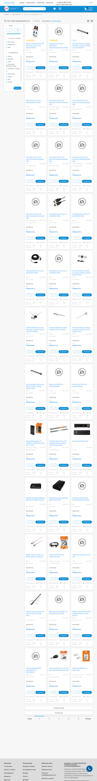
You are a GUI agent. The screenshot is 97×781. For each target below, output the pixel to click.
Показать (17, 88)
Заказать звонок (47, 766)
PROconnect (11, 74)
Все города (11, 42)
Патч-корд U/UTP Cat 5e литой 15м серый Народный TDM (58, 159)
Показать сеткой (88, 21)
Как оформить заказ (29, 769)
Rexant (10, 56)
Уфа (9, 47)
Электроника (16, 14)
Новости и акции (9, 769)
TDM (9, 61)
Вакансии (7, 780)
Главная (21, 3)
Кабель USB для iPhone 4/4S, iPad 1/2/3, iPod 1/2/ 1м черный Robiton (35, 45)
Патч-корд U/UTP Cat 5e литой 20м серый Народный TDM (58, 102)
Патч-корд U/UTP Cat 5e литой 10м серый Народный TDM (35, 216)
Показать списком (92, 21)
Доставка (26, 780)
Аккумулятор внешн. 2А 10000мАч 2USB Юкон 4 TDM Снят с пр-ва (35, 443)
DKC (9, 79)
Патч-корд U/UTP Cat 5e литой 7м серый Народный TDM (81, 102)
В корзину (40, 68)
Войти (91, 2)
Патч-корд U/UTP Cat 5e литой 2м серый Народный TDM (35, 159)
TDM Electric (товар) (13, 68)
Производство (8, 773)
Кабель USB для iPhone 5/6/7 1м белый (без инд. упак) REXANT (81, 613)
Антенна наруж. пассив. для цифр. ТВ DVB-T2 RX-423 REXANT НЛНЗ (35, 386)
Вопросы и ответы (48, 778)
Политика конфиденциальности (49, 774)
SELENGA (10, 59)
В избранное (41, 72)
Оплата (25, 776)
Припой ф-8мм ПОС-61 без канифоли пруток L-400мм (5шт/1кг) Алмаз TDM (57, 443)
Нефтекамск (11, 44)
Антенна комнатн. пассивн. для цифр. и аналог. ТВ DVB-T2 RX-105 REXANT (35, 329)
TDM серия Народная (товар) (11, 65)
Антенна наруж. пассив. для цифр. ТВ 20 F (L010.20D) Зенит (35, 613)
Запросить (30, 61)
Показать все (59, 713)
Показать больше (59, 708)
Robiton (10, 76)
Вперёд (88, 719)
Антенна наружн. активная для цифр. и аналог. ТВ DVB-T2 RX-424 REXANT (81, 45)
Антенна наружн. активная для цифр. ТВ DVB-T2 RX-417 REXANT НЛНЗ (81, 329)
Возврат (25, 773)
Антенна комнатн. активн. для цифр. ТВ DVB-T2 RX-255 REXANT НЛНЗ (81, 273)
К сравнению (31, 72)
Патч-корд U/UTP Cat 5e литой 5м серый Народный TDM (81, 159)
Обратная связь (47, 769)
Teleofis (10, 82)
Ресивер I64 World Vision (80, 441)
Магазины (49, 3)
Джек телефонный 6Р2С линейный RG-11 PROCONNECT (33, 670)
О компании (41, 3)
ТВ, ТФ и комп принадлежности (33, 14)
